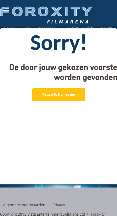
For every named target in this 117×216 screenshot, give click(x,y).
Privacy (58, 205)
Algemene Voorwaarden (24, 205)
